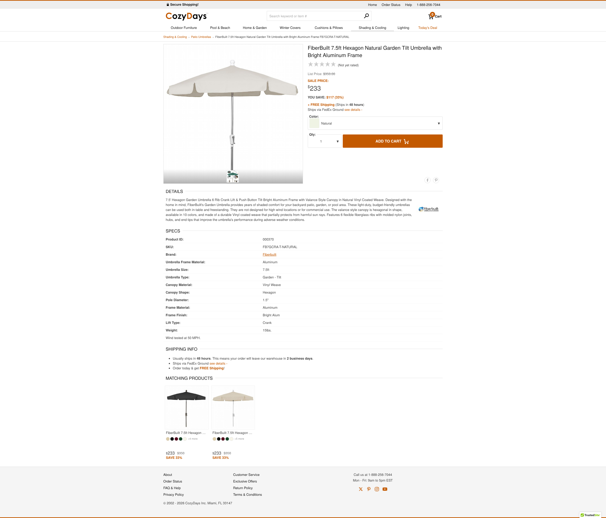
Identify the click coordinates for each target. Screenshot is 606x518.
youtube (385, 489)
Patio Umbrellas (201, 37)
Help (408, 4)
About (167, 474)
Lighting (403, 27)
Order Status (391, 4)
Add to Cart (388, 141)
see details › (353, 109)
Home (372, 4)
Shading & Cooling (372, 27)
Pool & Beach (220, 27)
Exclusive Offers (245, 481)
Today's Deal (427, 27)
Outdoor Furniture (184, 27)
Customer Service (246, 474)
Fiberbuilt (269, 254)
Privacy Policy (173, 494)
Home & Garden (255, 27)
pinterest (369, 489)
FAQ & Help (172, 487)
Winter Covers (290, 27)
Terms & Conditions (247, 494)
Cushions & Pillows (329, 27)
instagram (377, 489)
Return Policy (243, 487)
